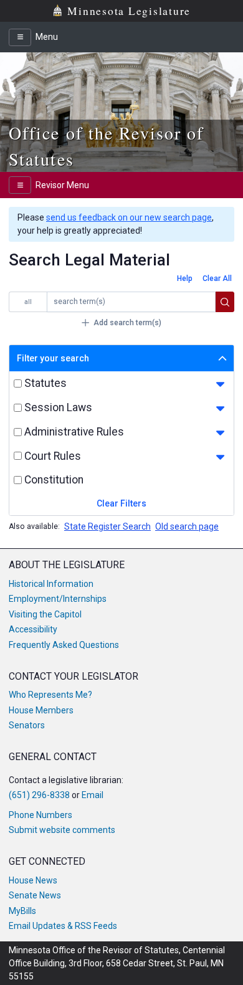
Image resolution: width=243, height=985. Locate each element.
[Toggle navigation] (20, 37)
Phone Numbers (40, 815)
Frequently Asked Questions (64, 645)
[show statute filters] (220, 384)
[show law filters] (220, 409)
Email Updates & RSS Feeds (63, 926)
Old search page (187, 526)
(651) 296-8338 (39, 795)
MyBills (22, 911)
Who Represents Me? (50, 695)
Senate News (35, 895)
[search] (225, 302)
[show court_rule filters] (220, 457)
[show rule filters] (220, 433)
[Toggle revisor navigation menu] (20, 185)
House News (33, 880)
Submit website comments (62, 830)
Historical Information (51, 584)
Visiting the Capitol (45, 614)
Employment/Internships (58, 599)
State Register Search (107, 526)
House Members (41, 710)
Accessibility (33, 629)
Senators (27, 725)
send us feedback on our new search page (129, 217)
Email (92, 795)
